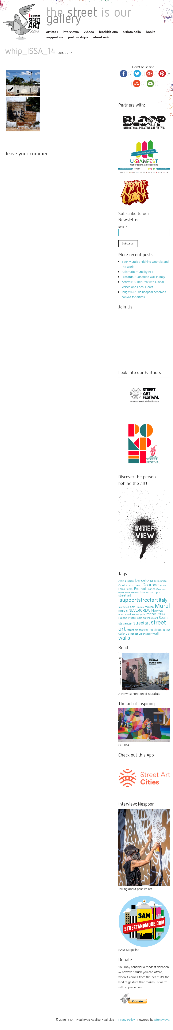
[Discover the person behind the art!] (144, 526)
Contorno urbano (129, 585)
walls (124, 637)
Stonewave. (162, 1019)
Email (122, 226)
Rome (132, 617)
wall (155, 633)
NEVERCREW (139, 610)
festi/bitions (108, 31)
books (150, 31)
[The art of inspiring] (144, 725)
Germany (161, 589)
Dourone (150, 584)
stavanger (125, 623)
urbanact (133, 633)
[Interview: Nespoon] (144, 847)
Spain (163, 617)
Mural (162, 605)
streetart (141, 622)
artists (51, 31)
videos (89, 31)
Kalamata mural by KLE (138, 271)
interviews (71, 31)
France (151, 589)
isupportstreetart (138, 599)
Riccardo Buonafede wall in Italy (143, 276)
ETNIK (163, 585)
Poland (122, 617)
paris (142, 614)
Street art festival (137, 629)
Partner (151, 613)
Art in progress (126, 581)
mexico (149, 606)
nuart (121, 614)
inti (147, 592)
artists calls (132, 31)
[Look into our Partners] (144, 394)
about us (100, 37)
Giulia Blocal (124, 592)
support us (54, 37)
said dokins (143, 618)
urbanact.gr (145, 633)
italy (163, 599)
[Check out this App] (144, 777)
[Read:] (144, 671)
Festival (140, 588)
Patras (161, 614)
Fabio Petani (125, 589)
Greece (135, 592)
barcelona (144, 580)
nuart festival (132, 614)
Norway (157, 610)
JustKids (122, 606)
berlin (156, 580)
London (139, 607)
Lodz (131, 606)
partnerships (78, 37)
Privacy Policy (125, 1019)
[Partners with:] (144, 121)
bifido (163, 581)
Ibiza (142, 592)
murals (123, 610)
